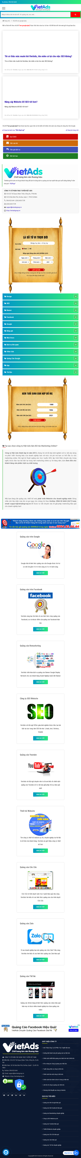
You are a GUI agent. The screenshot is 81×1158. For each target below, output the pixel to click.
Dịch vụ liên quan (12, 345)
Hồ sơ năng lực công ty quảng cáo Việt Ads (55, 1063)
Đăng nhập (41, 69)
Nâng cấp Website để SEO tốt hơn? (21, 102)
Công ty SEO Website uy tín (50, 1118)
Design (9, 296)
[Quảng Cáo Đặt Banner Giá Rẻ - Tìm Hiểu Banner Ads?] (40, 659)
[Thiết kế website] (40, 824)
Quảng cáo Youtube (28, 754)
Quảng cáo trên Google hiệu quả (52, 1102)
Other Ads (10, 352)
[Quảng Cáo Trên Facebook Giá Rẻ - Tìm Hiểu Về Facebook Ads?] (40, 603)
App (7, 365)
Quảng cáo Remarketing (30, 645)
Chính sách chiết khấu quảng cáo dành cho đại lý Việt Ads (58, 1058)
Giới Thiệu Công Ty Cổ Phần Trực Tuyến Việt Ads (56, 1048)
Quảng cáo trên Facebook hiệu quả (52, 1108)
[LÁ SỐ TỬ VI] (35, 255)
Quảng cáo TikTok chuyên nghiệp (52, 1145)
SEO (7, 303)
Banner (9, 310)
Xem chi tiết (40, 573)
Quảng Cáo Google (13, 358)
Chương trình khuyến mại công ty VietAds (54, 1090)
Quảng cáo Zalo (26, 923)
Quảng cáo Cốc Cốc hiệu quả (51, 1134)
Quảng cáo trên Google (30, 536)
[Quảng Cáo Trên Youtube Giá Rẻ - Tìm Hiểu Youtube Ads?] (40, 768)
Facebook (10, 317)
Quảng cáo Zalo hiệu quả (50, 1140)
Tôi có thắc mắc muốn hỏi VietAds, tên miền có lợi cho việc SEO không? (38, 56)
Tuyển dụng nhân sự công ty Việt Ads (53, 1069)
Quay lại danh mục (14, 130)
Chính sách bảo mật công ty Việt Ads (53, 1074)
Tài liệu (9, 372)
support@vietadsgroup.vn (14, 207)
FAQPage (12, 183)
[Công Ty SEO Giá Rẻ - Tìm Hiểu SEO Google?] (40, 712)
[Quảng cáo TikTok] (40, 990)
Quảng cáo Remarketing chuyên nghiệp (53, 1113)
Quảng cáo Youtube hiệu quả (51, 1124)
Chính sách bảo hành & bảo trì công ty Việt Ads (56, 1079)
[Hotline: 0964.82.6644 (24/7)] (6, 1152)
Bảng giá (9, 331)
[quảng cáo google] (40, 524)
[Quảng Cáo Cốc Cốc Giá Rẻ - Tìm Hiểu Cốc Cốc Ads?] (40, 881)
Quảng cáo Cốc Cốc (28, 867)
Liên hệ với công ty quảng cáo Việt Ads (53, 1085)
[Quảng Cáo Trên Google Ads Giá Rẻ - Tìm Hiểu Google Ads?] (40, 550)
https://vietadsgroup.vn (13, 210)
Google (9, 324)
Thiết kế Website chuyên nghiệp (51, 1129)
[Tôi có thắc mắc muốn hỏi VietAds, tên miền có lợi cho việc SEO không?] (26, 33)
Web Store (10, 338)
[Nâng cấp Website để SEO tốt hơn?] (15, 79)
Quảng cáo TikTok (28, 976)
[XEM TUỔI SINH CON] (37, 408)
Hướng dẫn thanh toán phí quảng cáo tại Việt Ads (56, 1053)
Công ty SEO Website (29, 698)
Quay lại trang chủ (73, 130)
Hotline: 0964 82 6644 (10, 2)
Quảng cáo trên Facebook (31, 589)
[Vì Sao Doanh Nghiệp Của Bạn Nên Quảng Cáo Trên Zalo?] (40, 937)
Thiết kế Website (27, 811)
